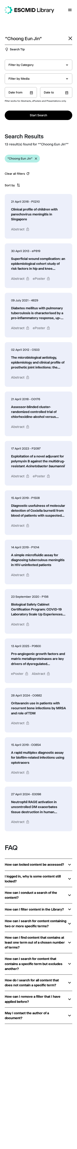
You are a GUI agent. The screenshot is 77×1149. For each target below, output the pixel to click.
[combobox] (38, 65)
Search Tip (17, 49)
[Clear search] (70, 38)
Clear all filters (15, 173)
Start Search (38, 115)
